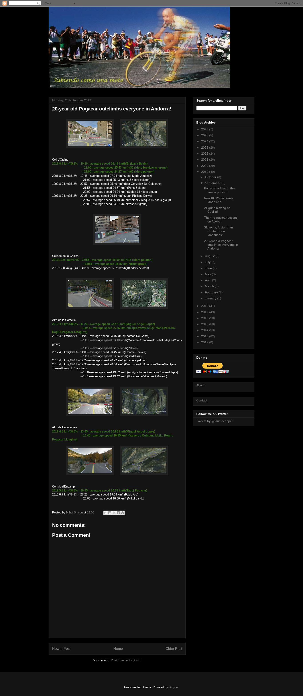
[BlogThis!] (110, 513)
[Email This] (105, 513)
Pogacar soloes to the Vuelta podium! (219, 190)
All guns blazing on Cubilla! (217, 209)
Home (118, 649)
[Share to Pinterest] (122, 513)
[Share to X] (114, 513)
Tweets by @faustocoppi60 (215, 421)
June (209, 268)
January (211, 298)
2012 (205, 342)
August (210, 256)
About (200, 385)
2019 (205, 171)
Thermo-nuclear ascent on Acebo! (220, 219)
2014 (205, 330)
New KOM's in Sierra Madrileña (218, 200)
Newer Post (61, 649)
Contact (201, 400)
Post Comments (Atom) (126, 660)
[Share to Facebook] (118, 513)
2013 (205, 336)
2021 (205, 159)
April (208, 280)
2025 (205, 135)
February (212, 292)
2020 (205, 165)
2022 (205, 153)
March (210, 286)
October (211, 177)
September (213, 183)
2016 (205, 318)
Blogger (173, 687)
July (208, 262)
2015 (205, 324)
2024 (205, 141)
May (208, 274)
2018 (205, 306)
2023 (205, 147)
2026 (205, 129)
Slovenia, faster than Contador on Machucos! (218, 231)
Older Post (173, 649)
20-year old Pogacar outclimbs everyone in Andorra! (221, 244)
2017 (205, 312)
